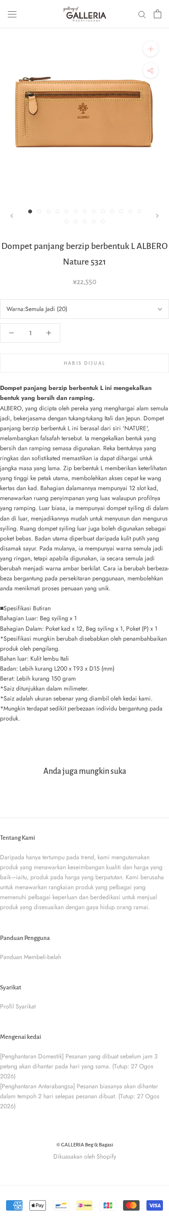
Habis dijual (85, 363)
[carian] (142, 14)
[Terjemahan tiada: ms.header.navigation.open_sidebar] (12, 13)
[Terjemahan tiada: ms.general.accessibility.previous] (11, 216)
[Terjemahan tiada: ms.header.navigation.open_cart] (157, 14)
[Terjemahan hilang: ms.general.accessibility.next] (157, 216)
